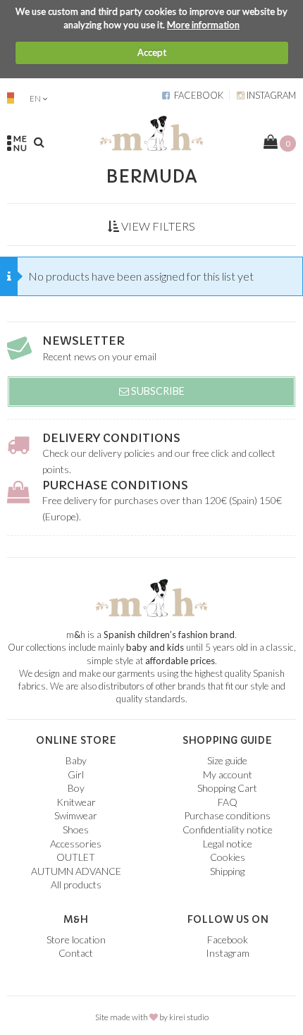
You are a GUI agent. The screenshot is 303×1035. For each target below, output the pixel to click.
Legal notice (227, 844)
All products (76, 884)
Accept (151, 52)
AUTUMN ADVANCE (76, 871)
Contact (75, 953)
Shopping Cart (227, 788)
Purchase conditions (115, 485)
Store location (76, 939)
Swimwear (75, 815)
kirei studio (189, 1017)
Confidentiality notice (228, 829)
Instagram (270, 95)
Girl (76, 774)
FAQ (227, 802)
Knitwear (76, 802)
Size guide (227, 760)
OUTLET (75, 857)
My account (227, 774)
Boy (76, 788)
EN (35, 98)
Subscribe (157, 391)
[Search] (39, 142)
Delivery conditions (111, 438)
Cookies (227, 857)
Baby (76, 760)
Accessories (75, 844)
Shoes (76, 829)
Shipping (227, 871)
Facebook (196, 95)
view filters (157, 226)
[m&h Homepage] (151, 131)
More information (203, 24)
